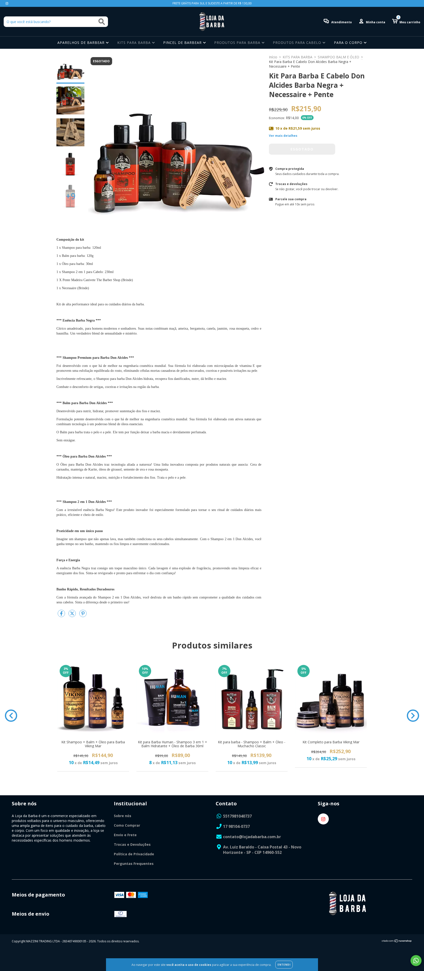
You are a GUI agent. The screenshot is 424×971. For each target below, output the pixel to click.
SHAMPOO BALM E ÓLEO (338, 57)
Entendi (284, 964)
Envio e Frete (125, 835)
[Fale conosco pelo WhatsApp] (416, 960)
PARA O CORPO (349, 42)
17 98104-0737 (236, 826)
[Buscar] (101, 21)
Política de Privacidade (134, 854)
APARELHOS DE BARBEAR (81, 42)
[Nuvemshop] (397, 941)
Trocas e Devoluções (132, 844)
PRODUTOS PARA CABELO (297, 42)
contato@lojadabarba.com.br (252, 836)
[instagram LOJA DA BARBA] (7, 3)
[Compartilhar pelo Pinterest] (83, 615)
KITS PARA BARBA (134, 42)
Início (273, 57)
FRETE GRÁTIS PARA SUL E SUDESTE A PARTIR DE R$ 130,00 (212, 3)
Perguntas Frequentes (134, 863)
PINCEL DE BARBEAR (183, 42)
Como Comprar (127, 825)
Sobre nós (122, 815)
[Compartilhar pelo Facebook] (62, 615)
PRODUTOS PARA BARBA (238, 42)
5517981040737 (237, 816)
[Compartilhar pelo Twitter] (72, 615)
